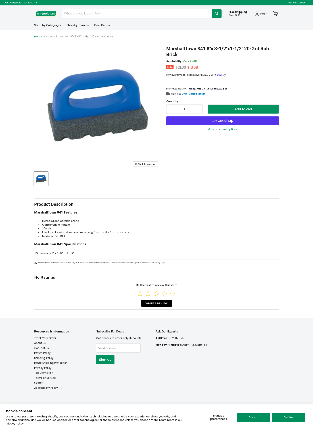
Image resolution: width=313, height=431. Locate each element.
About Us (40, 343)
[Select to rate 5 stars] (172, 293)
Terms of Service (45, 378)
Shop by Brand (76, 25)
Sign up (105, 359)
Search (38, 383)
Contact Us (41, 348)
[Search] (217, 13)
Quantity (172, 101)
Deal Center (102, 25)
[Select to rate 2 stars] (148, 293)
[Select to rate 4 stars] (164, 293)
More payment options (222, 129)
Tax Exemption (43, 373)
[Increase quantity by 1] (198, 109)
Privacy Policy (15, 423)
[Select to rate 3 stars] (156, 293)
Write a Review (156, 303)
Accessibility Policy (46, 388)
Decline (289, 417)
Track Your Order (295, 2)
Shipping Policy (43, 358)
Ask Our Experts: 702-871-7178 (21, 2)
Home (38, 36)
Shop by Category (47, 25)
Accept (254, 417)
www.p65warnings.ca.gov (156, 263)
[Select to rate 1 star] (140, 293)
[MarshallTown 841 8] (41, 179)
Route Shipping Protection (51, 363)
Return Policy (42, 353)
